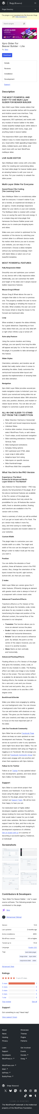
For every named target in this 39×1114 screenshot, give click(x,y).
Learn (4, 1048)
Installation (8, 74)
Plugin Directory (7, 9)
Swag (24, 1059)
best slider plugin (30, 952)
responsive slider (25, 960)
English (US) (33, 947)
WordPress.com (9, 1065)
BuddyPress (7, 1076)
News (4, 1034)
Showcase (25, 1030)
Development (9, 79)
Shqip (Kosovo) (13, 1086)
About (4, 1030)
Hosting (5, 1037)
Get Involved (26, 1048)
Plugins (23, 1037)
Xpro (6, 49)
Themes (24, 1034)
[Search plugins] (24, 24)
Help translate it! (21, 17)
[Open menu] (35, 3)
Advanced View (8, 966)
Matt (5, 1069)
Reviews (7, 68)
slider (34, 960)
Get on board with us (10, 833)
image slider (23, 956)
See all (34, 1002)
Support (7, 84)
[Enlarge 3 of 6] (16, 880)
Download (7, 55)
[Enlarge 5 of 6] (34, 860)
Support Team (17, 800)
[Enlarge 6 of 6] (34, 875)
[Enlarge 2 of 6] (16, 865)
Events (23, 1051)
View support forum (9, 1017)
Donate (24, 1055)
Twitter (15, 771)
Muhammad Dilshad (14, 917)
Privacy (5, 1041)
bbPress (6, 1073)
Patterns (24, 1041)
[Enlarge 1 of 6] (16, 851)
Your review (6, 1002)
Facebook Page (28, 733)
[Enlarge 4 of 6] (34, 851)
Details (6, 63)
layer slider (32, 956)
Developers (6, 1055)
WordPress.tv (8, 1059)
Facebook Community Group (21, 755)
